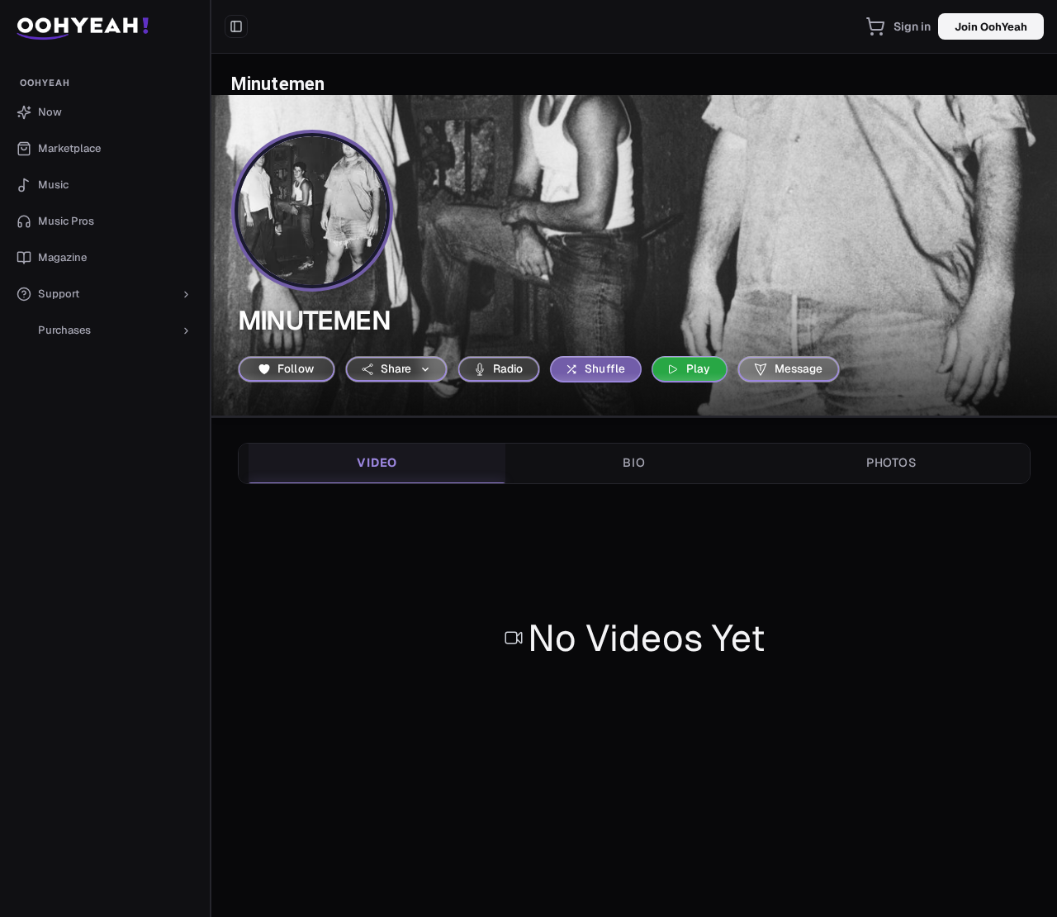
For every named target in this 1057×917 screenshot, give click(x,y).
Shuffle (605, 368)
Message (799, 368)
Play (698, 368)
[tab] (377, 463)
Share (396, 368)
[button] (105, 26)
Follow (295, 368)
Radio (508, 368)
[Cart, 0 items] (875, 26)
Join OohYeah (991, 27)
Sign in (912, 26)
